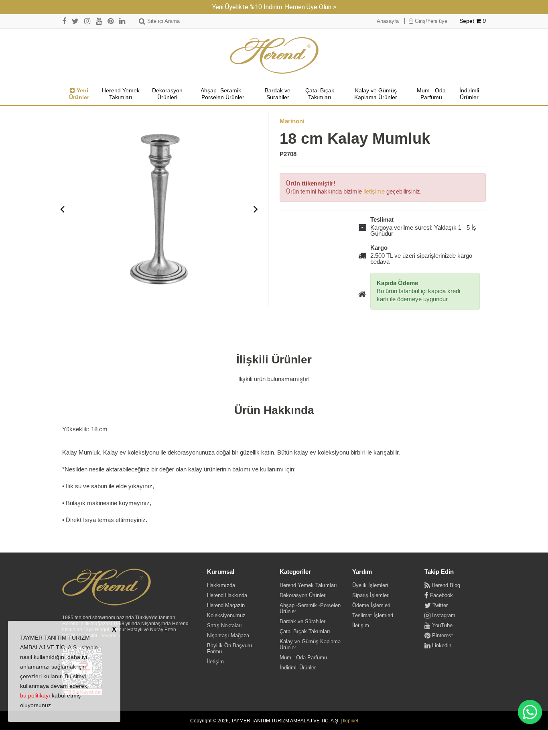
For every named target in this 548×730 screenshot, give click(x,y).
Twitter (439, 605)
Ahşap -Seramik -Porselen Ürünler (223, 94)
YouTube (441, 625)
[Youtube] (99, 21)
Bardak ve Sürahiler (277, 94)
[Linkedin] (122, 21)
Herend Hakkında (227, 595)
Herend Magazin (226, 605)
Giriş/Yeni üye (430, 21)
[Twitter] (75, 21)
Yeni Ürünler (79, 94)
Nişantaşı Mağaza (228, 635)
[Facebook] (64, 21)
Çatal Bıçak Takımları (319, 94)
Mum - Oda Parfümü (431, 94)
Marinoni (292, 121)
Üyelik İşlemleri (370, 585)
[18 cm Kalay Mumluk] (159, 209)
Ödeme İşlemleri (371, 605)
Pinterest (441, 635)
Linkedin (440, 645)
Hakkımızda (221, 585)
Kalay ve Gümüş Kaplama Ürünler (375, 94)
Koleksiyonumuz (226, 615)
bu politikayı (35, 695)
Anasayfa (388, 21)
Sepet (472, 21)
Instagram (442, 615)
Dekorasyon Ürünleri (167, 94)
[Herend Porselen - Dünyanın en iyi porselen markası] (274, 56)
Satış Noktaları (224, 625)
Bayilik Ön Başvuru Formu (229, 648)
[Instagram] (87, 21)
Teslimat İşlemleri (372, 615)
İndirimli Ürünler (469, 94)
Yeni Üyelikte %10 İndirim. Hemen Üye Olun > (274, 7)
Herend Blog (445, 585)
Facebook (440, 595)
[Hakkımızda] (106, 587)
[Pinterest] (111, 21)
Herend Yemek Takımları (121, 94)
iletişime (374, 191)
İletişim (215, 662)
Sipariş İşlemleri (371, 595)
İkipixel (350, 721)
